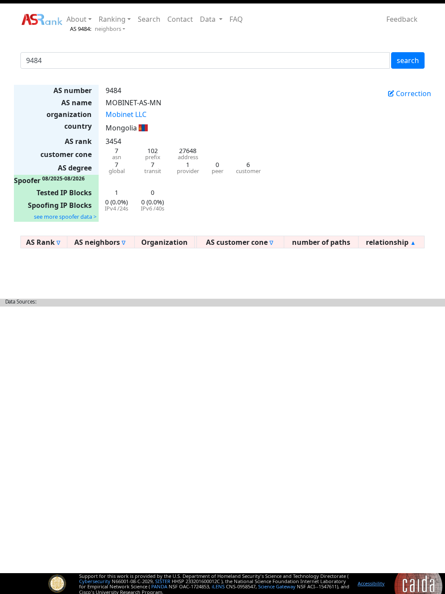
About (76, 19)
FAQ (236, 19)
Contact (180, 19)
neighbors (108, 29)
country (78, 126)
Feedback (402, 19)
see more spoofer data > (65, 216)
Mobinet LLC (126, 114)
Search (149, 19)
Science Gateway (277, 586)
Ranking (112, 19)
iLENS (218, 586)
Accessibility (371, 583)
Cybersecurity (94, 581)
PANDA (159, 586)
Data (208, 19)
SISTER (162, 581)
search (408, 60)
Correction (412, 93)
